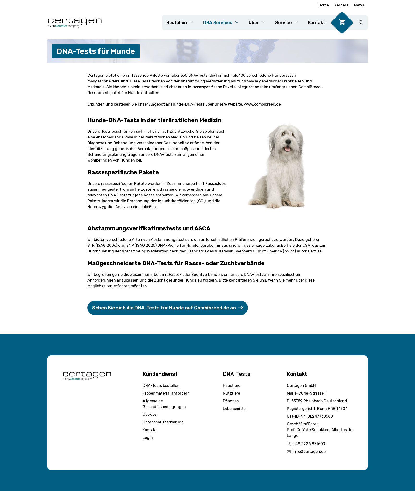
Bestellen (176, 22)
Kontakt (316, 22)
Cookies (150, 414)
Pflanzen (231, 401)
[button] (361, 22)
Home (323, 5)
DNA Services (217, 22)
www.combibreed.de (262, 104)
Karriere (341, 5)
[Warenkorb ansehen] (342, 22)
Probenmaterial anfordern (166, 393)
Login (148, 437)
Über (254, 22)
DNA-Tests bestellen (161, 385)
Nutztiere (231, 393)
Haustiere (231, 385)
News (359, 5)
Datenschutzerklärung (163, 422)
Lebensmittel (235, 408)
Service (283, 22)
